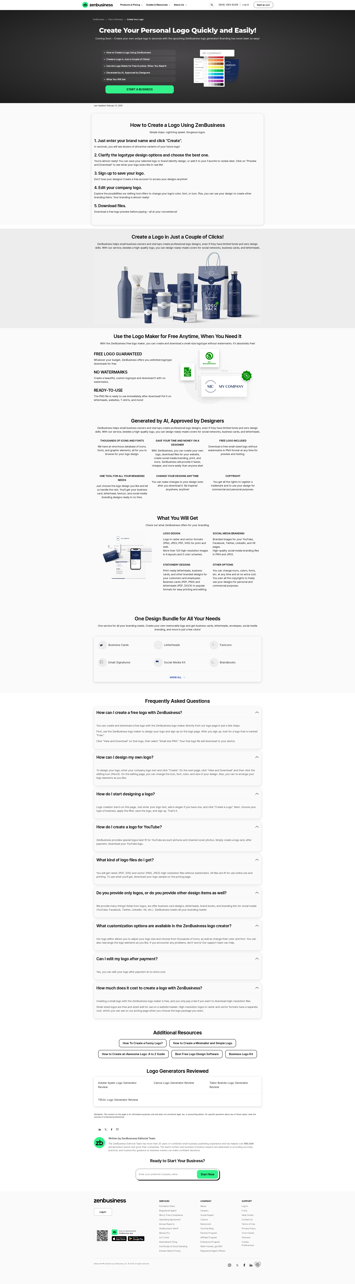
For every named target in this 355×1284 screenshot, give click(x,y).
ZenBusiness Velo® (168, 1229)
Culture (204, 1220)
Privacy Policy (249, 1229)
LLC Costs (164, 1238)
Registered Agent (167, 1211)
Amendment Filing (168, 1242)
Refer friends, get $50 (211, 1246)
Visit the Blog (207, 1229)
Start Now (207, 1174)
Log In (245, 5)
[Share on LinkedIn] (101, 1130)
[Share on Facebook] (112, 1130)
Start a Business (115, 20)
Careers (204, 1211)
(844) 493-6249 (228, 5)
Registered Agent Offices (212, 1251)
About (203, 1206)
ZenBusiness (98, 20)
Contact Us (247, 1220)
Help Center (248, 1215)
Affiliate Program (208, 1238)
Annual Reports (167, 1224)
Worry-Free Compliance (171, 1215)
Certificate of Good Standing (173, 1246)
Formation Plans (167, 1206)
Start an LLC (263, 4)
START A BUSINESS (140, 89)
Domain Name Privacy (170, 1251)
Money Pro (164, 1233)
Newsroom (205, 1224)
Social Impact (207, 1215)
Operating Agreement (169, 1220)
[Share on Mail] (118, 1130)
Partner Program (208, 1233)
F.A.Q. (244, 1211)
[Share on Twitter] (106, 1130)
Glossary (246, 1238)
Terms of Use (248, 1224)
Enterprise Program (210, 1242)
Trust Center (248, 1233)
